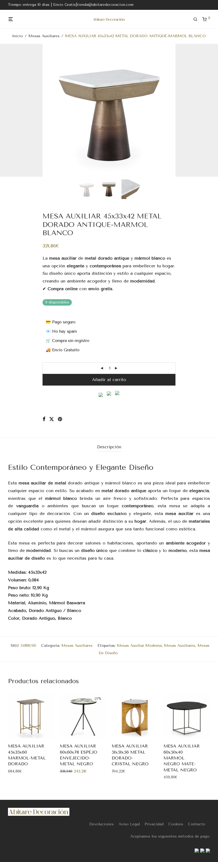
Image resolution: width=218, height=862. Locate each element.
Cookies (175, 824)
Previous (9, 110)
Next (209, 110)
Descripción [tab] (109, 446)
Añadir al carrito (109, 379)
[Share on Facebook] (44, 419)
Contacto (196, 824)
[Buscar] (197, 19)
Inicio (17, 36)
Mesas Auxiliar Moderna (139, 645)
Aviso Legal (129, 824)
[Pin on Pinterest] (60, 419)
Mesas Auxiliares (44, 36)
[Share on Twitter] (51, 419)
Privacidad (154, 824)
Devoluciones (101, 824)
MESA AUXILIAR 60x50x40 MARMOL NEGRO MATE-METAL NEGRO (182, 757)
